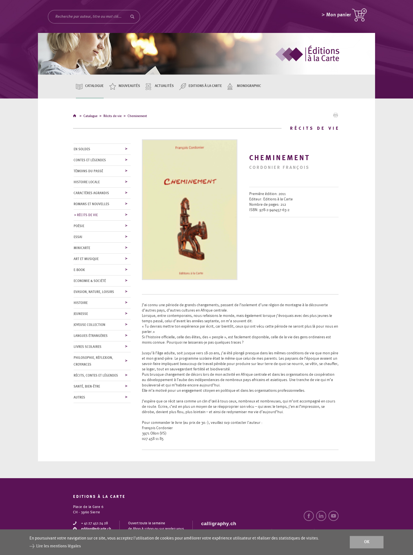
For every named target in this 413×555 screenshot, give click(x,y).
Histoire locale (87, 182)
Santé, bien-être (87, 386)
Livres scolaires (87, 346)
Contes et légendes (90, 160)
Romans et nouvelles (91, 204)
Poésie (79, 226)
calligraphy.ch (218, 523)
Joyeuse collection (89, 324)
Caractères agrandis (91, 193)
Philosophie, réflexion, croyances (93, 361)
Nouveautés (129, 86)
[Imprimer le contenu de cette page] (335, 116)
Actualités (164, 86)
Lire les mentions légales (58, 546)
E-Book (79, 270)
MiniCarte (82, 248)
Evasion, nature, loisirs (94, 292)
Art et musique (86, 259)
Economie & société (90, 281)
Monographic (249, 86)
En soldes (82, 149)
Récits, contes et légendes (96, 375)
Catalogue (94, 86)
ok (366, 542)
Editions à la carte (205, 86)
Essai (78, 237)
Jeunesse (81, 313)
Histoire (81, 303)
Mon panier (338, 14)
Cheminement (137, 116)
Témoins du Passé (88, 171)
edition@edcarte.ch (96, 529)
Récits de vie (112, 116)
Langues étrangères (91, 335)
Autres (79, 397)
